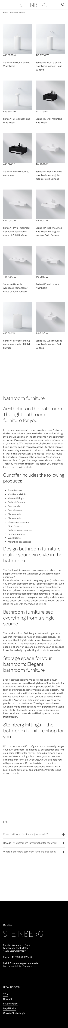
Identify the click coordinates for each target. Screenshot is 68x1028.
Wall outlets (14, 538)
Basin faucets (15, 490)
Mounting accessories (19, 542)
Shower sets (14, 514)
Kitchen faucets (16, 534)
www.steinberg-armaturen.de (23, 966)
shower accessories (18, 522)
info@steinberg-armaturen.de (23, 963)
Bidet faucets (15, 526)
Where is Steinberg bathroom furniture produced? (29, 851)
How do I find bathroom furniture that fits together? (30, 843)
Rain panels (14, 506)
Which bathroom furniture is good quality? (25, 834)
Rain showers (15, 510)
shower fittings (16, 498)
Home (5, 12)
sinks (24, 494)
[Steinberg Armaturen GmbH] (34, 5)
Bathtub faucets (16, 502)
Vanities (12, 494)
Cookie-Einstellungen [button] (14, 1013)
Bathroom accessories (19, 530)
